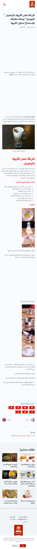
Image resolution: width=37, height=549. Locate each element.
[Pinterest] (18, 407)
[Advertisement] (18, 50)
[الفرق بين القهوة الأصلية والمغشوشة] (9, 457)
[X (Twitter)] (25, 407)
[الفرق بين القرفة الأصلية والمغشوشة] (27, 457)
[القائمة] (4, 4)
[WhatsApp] (25, 411)
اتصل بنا (13, 519)
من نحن (25, 521)
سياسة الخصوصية (22, 519)
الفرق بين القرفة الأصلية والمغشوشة (28, 465)
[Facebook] (32, 407)
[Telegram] (32, 411)
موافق (22, 546)
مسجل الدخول (23, 436)
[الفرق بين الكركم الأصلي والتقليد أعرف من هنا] (9, 474)
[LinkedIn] (11, 407)
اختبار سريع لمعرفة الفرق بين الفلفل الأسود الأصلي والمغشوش (27, 484)
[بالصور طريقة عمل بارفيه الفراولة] (27, 493)
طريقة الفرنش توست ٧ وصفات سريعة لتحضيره (10, 502)
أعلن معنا (12, 517)
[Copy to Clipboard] (18, 411)
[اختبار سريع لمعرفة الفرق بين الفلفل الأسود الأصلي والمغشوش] (27, 474)
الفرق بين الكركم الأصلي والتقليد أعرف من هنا (10, 483)
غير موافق (15, 546)
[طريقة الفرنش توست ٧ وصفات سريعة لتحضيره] (9, 493)
